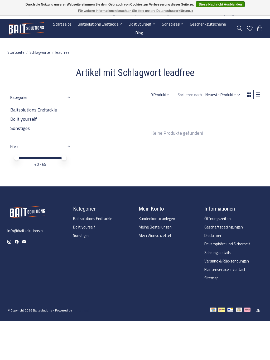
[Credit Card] (213, 310)
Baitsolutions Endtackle (33, 109)
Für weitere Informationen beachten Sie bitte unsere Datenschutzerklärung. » (135, 11)
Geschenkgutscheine (208, 24)
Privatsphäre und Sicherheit (227, 244)
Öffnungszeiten (217, 219)
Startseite (62, 24)
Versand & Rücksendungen (226, 261)
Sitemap (211, 278)
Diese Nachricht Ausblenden (220, 4)
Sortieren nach (190, 95)
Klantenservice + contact (224, 269)
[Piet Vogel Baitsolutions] (26, 28)
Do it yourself (23, 119)
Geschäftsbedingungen (223, 227)
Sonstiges (20, 128)
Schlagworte (40, 52)
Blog (139, 33)
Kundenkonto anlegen (157, 219)
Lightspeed (81, 310)
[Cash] (239, 310)
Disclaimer (212, 235)
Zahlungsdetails (217, 253)
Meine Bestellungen (155, 227)
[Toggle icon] (239, 28)
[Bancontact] (230, 310)
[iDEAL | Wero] (221, 310)
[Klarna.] (247, 310)
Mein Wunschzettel (155, 235)
